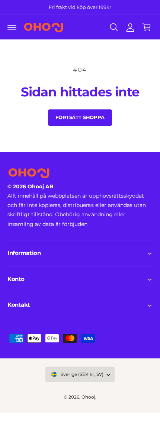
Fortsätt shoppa (79, 117)
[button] (12, 27)
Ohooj (88, 397)
